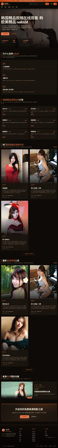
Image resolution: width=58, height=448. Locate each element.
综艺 (20, 437)
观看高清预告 (14, 33)
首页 (20, 431)
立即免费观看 (5, 33)
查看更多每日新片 (29, 369)
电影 (20, 433)
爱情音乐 (33, 435)
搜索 (47, 3)
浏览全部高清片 (24, 416)
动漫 (20, 439)
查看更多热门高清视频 (29, 253)
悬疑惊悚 (33, 437)
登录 (51, 3)
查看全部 (55, 146)
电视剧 (20, 435)
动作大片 (33, 431)
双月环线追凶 (6, 355)
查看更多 (4, 114)
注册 (55, 3)
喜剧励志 (33, 439)
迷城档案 (4, 188)
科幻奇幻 (33, 433)
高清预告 (46, 435)
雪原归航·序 (5, 304)
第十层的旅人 (6, 239)
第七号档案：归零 (36, 188)
